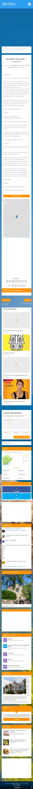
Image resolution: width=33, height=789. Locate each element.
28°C (6, 458)
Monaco (20, 566)
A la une (28, 693)
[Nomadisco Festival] (16, 343)
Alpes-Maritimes (15, 65)
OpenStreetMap (26, 236)
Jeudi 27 (5, 474)
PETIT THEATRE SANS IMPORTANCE (13, 330)
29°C (6, 463)
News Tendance (20, 640)
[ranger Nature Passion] (5, 667)
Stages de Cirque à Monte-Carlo (16, 561)
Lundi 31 (21, 478)
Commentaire (17, 196)
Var (24, 566)
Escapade (5, 698)
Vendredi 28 (6, 478)
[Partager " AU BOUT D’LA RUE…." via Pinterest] (16, 281)
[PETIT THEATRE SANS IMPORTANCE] (16, 320)
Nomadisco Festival (8, 353)
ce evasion (10, 653)
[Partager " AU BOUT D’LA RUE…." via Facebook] (7, 281)
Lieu (10, 698)
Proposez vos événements (13, 290)
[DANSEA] (5, 640)
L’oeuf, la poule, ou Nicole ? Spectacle (14, 401)
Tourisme (10, 699)
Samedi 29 (21, 470)
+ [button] (5, 201)
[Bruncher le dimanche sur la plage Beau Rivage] (5, 646)
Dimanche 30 (22, 474)
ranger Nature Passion (14, 665)
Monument (14, 698)
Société (5, 699)
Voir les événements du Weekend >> (12, 528)
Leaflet (17, 236)
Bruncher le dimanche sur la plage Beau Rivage (18, 645)
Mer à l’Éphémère (11, 540)
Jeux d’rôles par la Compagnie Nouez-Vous (15, 375)
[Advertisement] (16, 26)
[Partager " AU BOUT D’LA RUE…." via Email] (22, 281)
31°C (11, 459)
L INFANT (21, 65)
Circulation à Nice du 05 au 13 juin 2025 (18, 545)
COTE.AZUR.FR (16, 785)
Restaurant (10, 649)
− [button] (5, 203)
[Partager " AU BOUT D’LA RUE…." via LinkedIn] (19, 281)
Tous (4, 566)
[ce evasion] (5, 654)
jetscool (10, 659)
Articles (15, 640)
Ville (14, 699)
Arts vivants (13, 67)
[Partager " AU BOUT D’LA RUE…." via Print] (25, 281)
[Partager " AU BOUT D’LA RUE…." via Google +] (13, 281)
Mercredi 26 (6, 470)
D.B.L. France (15, 783)
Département (23, 697)
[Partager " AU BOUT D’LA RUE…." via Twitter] (10, 281)
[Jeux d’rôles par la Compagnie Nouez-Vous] (16, 365)
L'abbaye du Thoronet (8, 606)
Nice (26, 648)
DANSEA (10, 639)
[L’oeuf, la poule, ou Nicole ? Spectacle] (16, 389)
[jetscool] (5, 660)
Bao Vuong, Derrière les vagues (16, 530)
